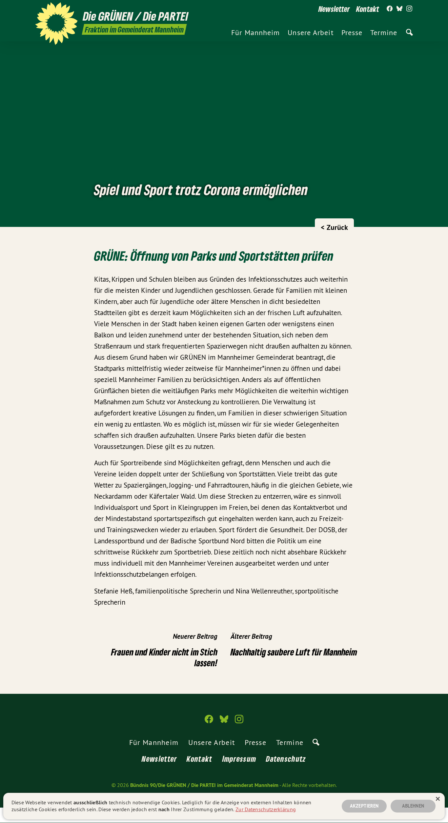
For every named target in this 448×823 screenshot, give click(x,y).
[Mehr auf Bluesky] (399, 9)
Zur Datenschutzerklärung (265, 809)
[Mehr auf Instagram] (409, 9)
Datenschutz (286, 758)
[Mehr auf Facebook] (390, 9)
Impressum (239, 758)
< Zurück (334, 227)
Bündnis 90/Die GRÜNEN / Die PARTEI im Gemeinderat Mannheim (204, 785)
